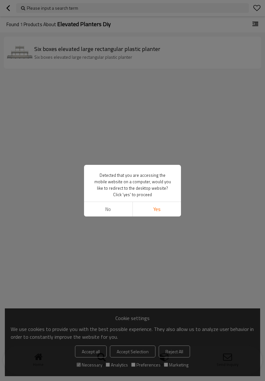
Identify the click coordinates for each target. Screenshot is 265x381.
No (108, 209)
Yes (157, 209)
